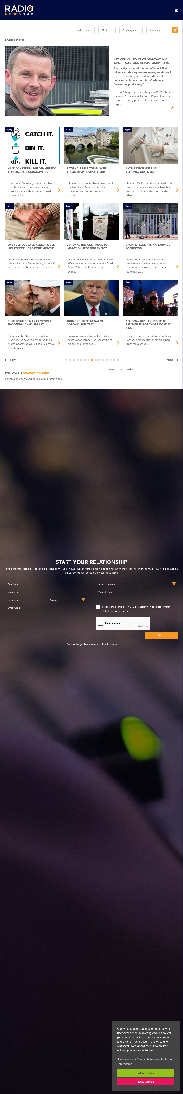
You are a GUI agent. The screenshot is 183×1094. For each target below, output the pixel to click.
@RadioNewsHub (36, 373)
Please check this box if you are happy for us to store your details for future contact (136, 609)
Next (170, 360)
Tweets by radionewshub (121, 369)
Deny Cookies (146, 1081)
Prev (13, 360)
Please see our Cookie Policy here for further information (146, 1062)
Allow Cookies (146, 1073)
